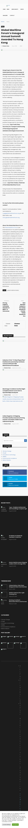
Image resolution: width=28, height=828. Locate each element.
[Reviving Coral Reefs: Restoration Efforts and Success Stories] (4, 605)
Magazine (5, 15)
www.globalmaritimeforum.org (11, 217)
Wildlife (4, 456)
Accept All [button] (15, 824)
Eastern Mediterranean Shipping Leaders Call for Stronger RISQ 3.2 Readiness (18, 564)
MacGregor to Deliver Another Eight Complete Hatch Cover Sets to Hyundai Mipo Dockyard (14, 390)
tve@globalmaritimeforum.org (11, 213)
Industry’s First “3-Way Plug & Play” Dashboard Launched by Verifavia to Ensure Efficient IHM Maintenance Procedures (14, 362)
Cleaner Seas (5, 46)
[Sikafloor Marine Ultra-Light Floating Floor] (4, 595)
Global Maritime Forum (11, 227)
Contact (12, 15)
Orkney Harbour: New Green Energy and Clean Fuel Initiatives (18, 586)
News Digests (15, 9)
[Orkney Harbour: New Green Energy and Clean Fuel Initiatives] (4, 587)
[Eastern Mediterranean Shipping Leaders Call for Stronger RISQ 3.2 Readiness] (4, 570)
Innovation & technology (9, 455)
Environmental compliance (10, 458)
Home (4, 9)
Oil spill (4, 453)
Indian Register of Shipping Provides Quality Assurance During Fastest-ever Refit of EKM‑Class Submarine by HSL (14, 418)
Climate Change (7, 451)
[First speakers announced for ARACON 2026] (23, 636)
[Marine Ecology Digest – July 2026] (23, 648)
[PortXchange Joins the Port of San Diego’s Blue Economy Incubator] (4, 649)
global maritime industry (13, 290)
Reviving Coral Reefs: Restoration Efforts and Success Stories (18, 601)
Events (22, 9)
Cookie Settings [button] (6, 824)
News (8, 9)
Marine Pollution (7, 460)
